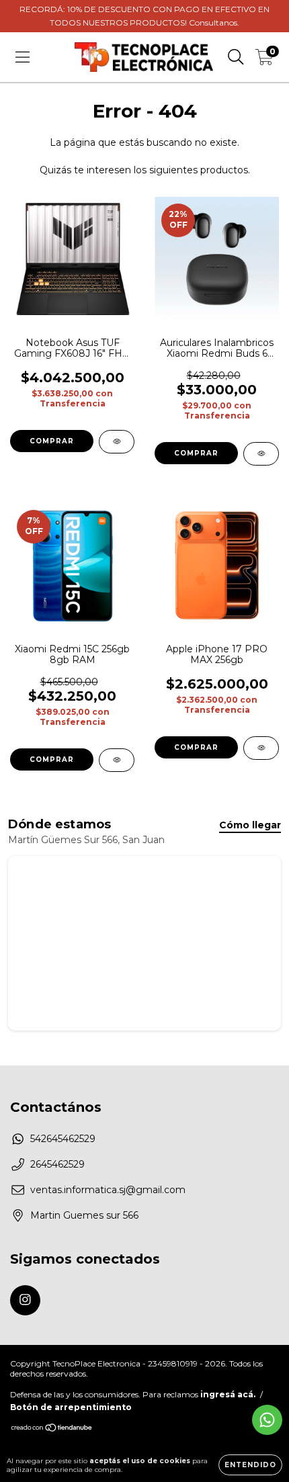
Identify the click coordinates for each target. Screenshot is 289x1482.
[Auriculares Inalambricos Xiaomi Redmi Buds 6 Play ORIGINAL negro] (261, 454)
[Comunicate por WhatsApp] (267, 1420)
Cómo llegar (250, 825)
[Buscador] (235, 57)
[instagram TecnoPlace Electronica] (25, 1300)
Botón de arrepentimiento (71, 1407)
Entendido (250, 1465)
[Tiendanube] (52, 1429)
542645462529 (62, 1139)
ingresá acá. (227, 1394)
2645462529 (57, 1164)
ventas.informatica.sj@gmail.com (107, 1190)
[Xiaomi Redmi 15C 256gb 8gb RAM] (116, 760)
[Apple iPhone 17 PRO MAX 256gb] (261, 748)
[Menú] (22, 57)
